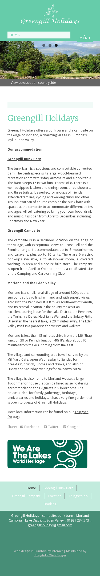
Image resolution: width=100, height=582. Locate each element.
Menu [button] (84, 38)
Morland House (60, 378)
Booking (50, 504)
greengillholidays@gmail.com (50, 525)
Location (54, 496)
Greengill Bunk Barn (24, 159)
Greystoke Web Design (50, 555)
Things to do (78, 496)
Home (14, 35)
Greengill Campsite (23, 230)
